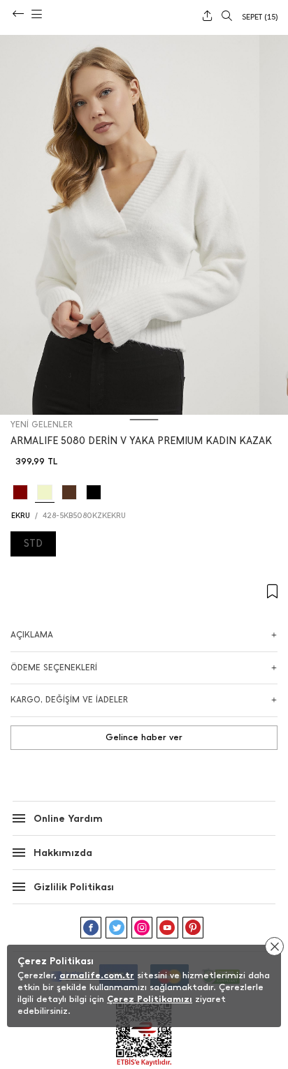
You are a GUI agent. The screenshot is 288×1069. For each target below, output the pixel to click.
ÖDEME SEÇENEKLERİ (53, 667)
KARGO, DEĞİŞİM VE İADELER (69, 700)
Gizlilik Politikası (74, 887)
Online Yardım (68, 819)
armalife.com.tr (96, 975)
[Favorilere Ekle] (144, 592)
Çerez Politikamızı (149, 999)
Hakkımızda (63, 853)
